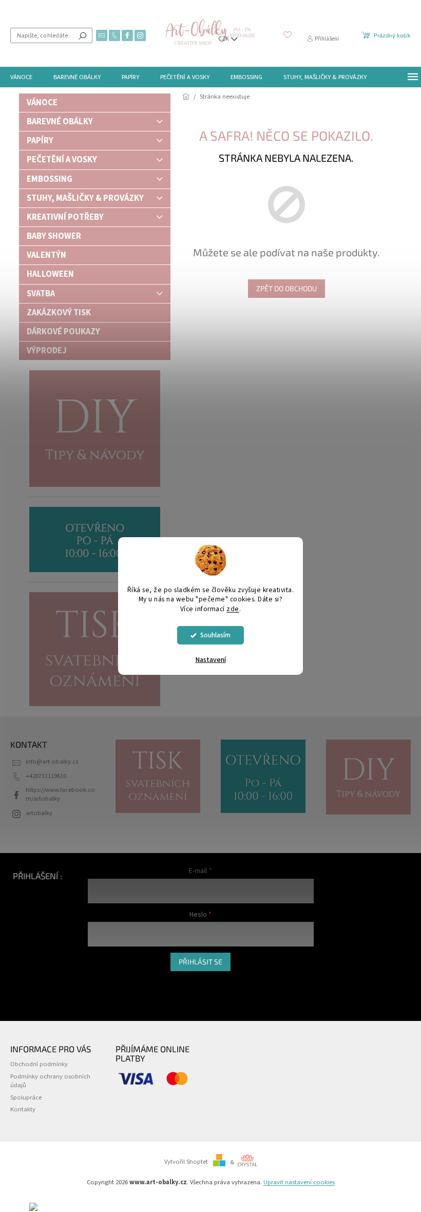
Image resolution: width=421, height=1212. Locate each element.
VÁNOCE (42, 103)
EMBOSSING (49, 179)
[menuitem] (21, 77)
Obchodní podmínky (39, 1064)
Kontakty (22, 1109)
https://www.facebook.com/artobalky (60, 794)
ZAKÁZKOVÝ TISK (59, 313)
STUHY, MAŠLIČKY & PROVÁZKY (85, 198)
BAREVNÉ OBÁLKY (60, 122)
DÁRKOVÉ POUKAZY (63, 332)
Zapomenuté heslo (114, 992)
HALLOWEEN (50, 274)
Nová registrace (109, 981)
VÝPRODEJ (47, 351)
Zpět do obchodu (286, 288)
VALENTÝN (46, 255)
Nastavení (211, 660)
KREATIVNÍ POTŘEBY (65, 217)
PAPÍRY (40, 141)
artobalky (39, 813)
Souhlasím (215, 635)
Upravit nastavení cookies (299, 1182)
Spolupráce (26, 1097)
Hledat (82, 35)
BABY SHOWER (54, 236)
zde (232, 609)
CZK (224, 39)
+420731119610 (46, 776)
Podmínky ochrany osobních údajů (50, 1081)
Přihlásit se (200, 961)
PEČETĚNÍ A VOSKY (62, 160)
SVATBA (41, 294)
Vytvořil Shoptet (186, 1162)
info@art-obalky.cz (52, 761)
